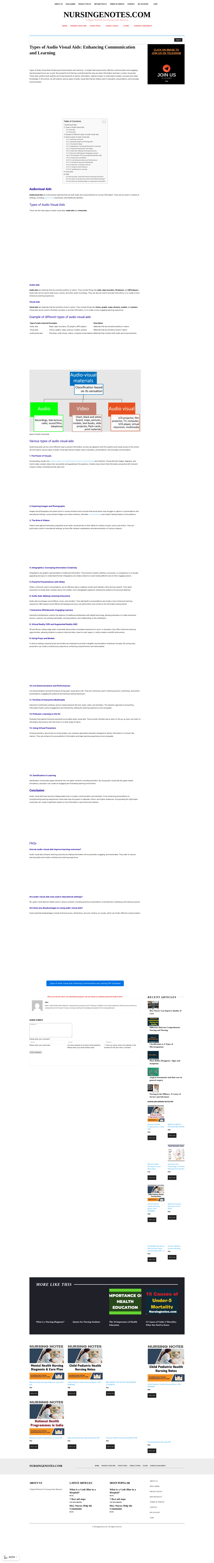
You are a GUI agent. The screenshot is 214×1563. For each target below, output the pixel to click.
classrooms (48, 198)
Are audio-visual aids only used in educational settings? (87, 179)
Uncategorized (76, 1502)
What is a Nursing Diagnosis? (50, 1322)
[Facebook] (45, 61)
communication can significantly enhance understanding (72, 461)
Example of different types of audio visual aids (82, 134)
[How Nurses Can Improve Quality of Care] (153, 1005)
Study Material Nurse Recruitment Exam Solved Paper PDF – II (156, 1248)
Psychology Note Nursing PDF (159, 1442)
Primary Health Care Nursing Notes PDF (121, 1438)
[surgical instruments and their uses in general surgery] (153, 1072)
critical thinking (94, 514)
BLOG (72, 1495)
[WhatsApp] (60, 61)
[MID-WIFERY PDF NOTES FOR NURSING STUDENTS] (123, 1362)
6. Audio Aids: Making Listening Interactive (83, 151)
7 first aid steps (78, 1499)
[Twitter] (50, 61)
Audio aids (71, 129)
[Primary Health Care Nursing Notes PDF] (123, 1417)
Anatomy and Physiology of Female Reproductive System (176, 1166)
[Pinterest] (55, 61)
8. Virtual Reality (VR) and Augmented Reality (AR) (85, 155)
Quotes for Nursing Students (86, 1322)
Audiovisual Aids (71, 125)
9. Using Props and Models (77, 158)
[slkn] (37, 1005)
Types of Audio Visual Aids (74, 127)
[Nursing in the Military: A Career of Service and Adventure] (153, 1088)
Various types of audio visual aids (77, 137)
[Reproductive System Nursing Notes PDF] (85, 1417)
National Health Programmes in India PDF (156, 1126)
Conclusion (69, 172)
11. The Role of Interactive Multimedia (81, 162)
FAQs (67, 174)
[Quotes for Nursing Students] (89, 1301)
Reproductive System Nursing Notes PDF (84, 1438)
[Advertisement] (85, 102)
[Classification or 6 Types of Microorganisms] (153, 1038)
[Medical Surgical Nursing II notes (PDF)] (176, 1192)
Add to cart (152, 1138)
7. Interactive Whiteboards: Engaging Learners (83, 153)
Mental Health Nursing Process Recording (154, 1166)
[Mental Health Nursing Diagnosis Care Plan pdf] (46, 1362)
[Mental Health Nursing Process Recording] (156, 1153)
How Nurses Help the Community (81, 1507)
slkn (46, 1002)
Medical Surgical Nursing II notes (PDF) (174, 1206)
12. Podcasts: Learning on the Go (79, 164)
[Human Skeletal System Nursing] (176, 1235)
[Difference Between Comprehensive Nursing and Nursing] (153, 1022)
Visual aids (72, 132)
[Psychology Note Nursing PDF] (166, 1420)
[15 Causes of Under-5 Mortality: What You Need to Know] (162, 1301)
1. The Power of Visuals (75, 139)
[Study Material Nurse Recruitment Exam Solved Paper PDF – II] (156, 1235)
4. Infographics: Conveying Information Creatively (85, 146)
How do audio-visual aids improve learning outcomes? (85, 176)
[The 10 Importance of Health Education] (125, 1301)
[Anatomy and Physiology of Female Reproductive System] (176, 1153)
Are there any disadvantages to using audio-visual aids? (87, 181)
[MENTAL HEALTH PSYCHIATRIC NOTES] (176, 1113)
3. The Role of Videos (75, 144)
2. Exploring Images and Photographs (81, 141)
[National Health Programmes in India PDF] (156, 1113)
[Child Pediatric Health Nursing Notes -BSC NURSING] (156, 1192)
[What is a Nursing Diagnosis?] (52, 1301)
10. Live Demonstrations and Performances (83, 160)
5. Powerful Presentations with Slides (81, 148)
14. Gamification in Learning (78, 169)
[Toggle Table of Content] (102, 122)
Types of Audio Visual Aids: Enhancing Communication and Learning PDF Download (85, 983)
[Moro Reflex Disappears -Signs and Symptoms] (153, 1055)
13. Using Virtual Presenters (78, 167)
